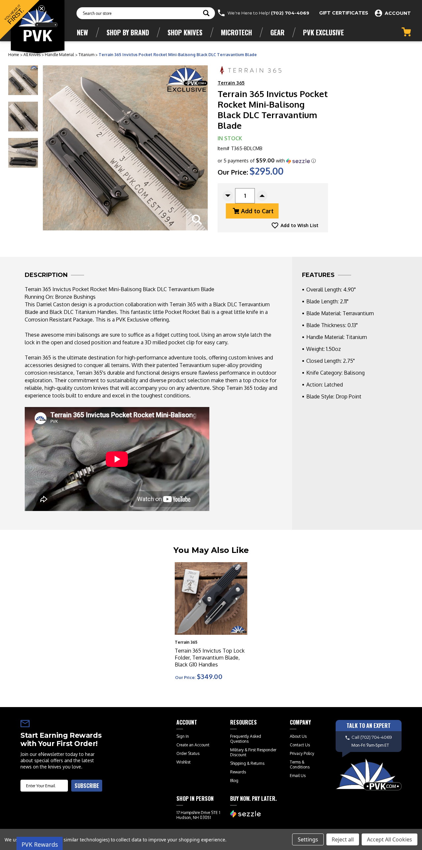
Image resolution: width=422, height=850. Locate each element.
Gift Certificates (343, 13)
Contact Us (300, 744)
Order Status (187, 753)
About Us (298, 736)
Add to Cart (257, 211)
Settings (308, 839)
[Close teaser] (41, 8)
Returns (257, 763)
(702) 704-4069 (290, 13)
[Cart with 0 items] (406, 32)
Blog (234, 780)
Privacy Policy (302, 753)
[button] (267, 160)
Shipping (238, 763)
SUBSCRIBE (87, 786)
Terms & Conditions (300, 764)
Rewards (238, 771)
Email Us (298, 775)
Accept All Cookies (389, 839)
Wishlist (183, 762)
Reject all (343, 839)
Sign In (182, 736)
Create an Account (192, 744)
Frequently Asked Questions (245, 739)
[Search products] (206, 14)
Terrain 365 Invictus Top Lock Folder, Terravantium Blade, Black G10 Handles (210, 657)
